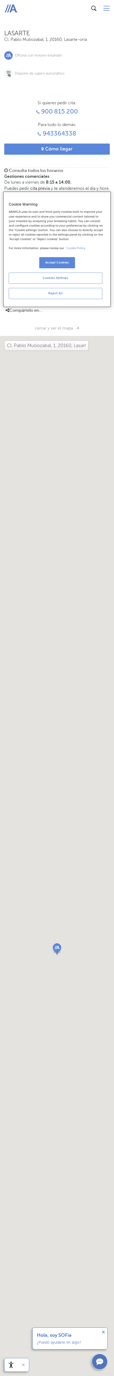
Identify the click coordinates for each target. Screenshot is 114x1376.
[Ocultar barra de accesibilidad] (23, 1364)
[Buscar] (94, 8)
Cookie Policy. (76, 248)
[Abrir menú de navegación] (106, 8)
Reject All (55, 293)
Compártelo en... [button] (25, 310)
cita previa (40, 188)
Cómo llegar (58, 149)
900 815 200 (59, 111)
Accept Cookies (57, 262)
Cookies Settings (55, 278)
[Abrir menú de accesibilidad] (11, 1364)
